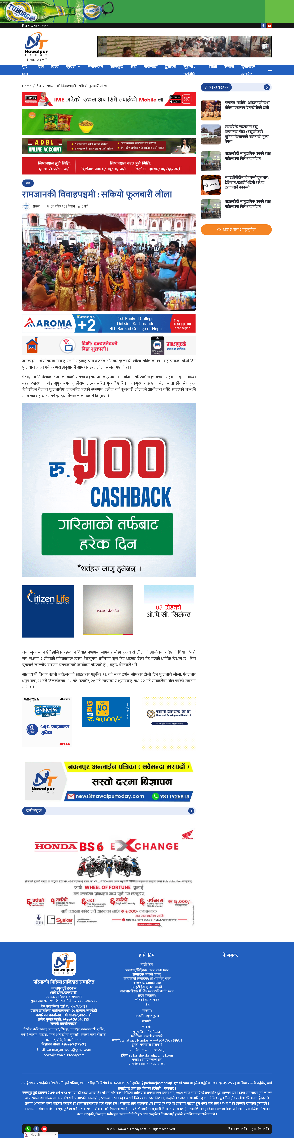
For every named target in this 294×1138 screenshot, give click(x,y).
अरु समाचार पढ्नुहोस (239, 229)
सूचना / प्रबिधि (189, 70)
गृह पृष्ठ (25, 70)
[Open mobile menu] (270, 70)
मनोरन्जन (95, 66)
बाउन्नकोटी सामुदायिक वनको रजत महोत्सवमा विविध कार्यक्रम (248, 156)
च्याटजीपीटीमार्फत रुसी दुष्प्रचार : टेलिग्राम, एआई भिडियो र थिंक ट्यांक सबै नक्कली (247, 182)
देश (41, 66)
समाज (229, 66)
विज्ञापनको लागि (237, 1129)
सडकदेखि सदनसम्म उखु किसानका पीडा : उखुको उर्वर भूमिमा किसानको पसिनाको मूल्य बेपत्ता (247, 134)
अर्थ (133, 66)
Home (26, 86)
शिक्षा (213, 66)
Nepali (35, 1134)
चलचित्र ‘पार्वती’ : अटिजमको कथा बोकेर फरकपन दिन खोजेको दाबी (247, 105)
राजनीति (150, 66)
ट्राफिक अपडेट (248, 70)
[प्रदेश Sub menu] (79, 66)
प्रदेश (71, 66)
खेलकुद (117, 66)
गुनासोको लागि (260, 1129)
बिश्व (55, 66)
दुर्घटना (170, 66)
